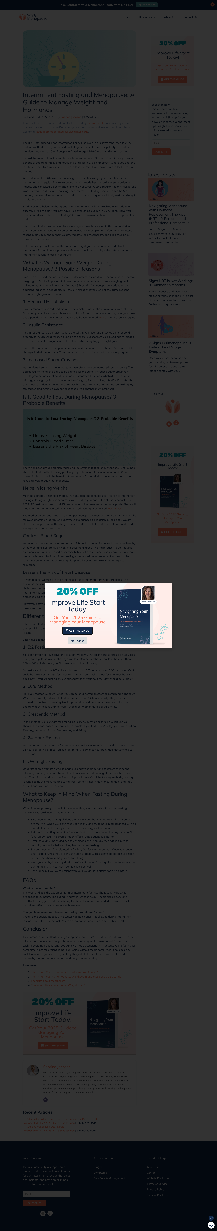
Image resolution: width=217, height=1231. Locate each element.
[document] (108, 615)
